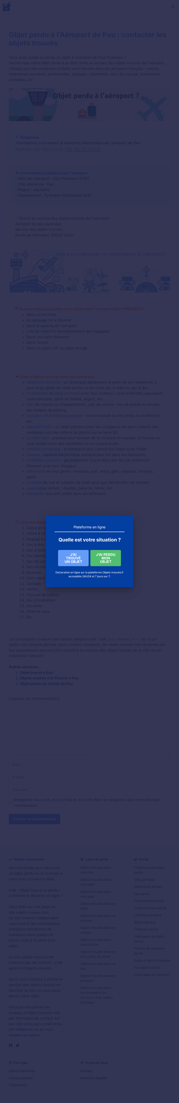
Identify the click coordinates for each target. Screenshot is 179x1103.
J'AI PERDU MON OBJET (105, 558)
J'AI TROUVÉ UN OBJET (73, 558)
